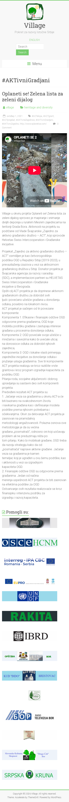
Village (34, 25)
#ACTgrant (48, 116)
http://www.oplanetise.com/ (33, 124)
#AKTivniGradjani (44, 120)
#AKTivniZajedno (10, 124)
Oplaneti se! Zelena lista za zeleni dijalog (32, 96)
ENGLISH (34, 39)
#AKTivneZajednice (25, 120)
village (10, 107)
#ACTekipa (37, 116)
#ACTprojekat (8, 120)
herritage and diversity (38, 107)
